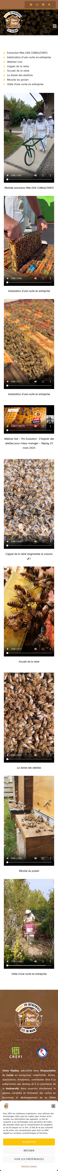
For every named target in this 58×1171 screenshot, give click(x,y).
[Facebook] (31, 5)
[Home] (29, 1018)
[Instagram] (37, 5)
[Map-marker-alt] (49, 5)
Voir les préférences (29, 1159)
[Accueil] (13, 22)
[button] (53, 1106)
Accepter (29, 1142)
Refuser (29, 1150)
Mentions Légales (29, 1166)
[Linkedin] (43, 5)
